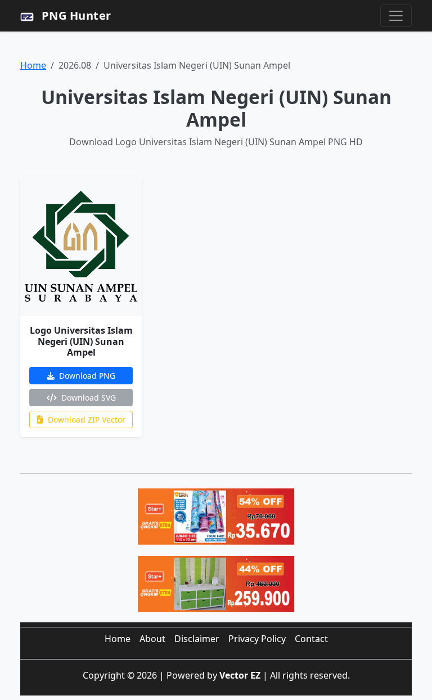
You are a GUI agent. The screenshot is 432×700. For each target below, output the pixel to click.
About (152, 638)
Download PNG (86, 375)
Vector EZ (239, 675)
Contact (311, 638)
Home (33, 65)
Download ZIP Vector (85, 419)
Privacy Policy (257, 638)
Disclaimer (196, 638)
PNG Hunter (74, 15)
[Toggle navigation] (396, 16)
